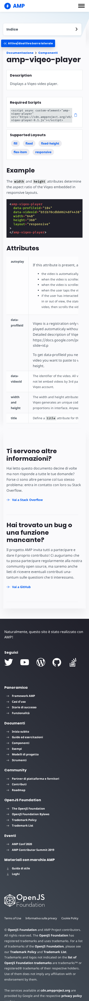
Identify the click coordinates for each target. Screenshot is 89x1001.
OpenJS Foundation (22, 930)
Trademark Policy (24, 820)
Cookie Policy (69, 918)
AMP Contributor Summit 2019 (33, 850)
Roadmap (18, 790)
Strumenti (19, 760)
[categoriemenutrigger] (28, 43)
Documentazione (19, 53)
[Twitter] (8, 662)
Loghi (16, 874)
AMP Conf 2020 (22, 844)
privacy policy (71, 996)
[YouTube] (24, 662)
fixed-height (50, 143)
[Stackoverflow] (73, 662)
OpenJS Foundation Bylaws (30, 814)
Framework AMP (23, 696)
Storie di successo (24, 707)
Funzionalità (21, 713)
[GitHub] (56, 662)
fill (15, 143)
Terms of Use (12, 918)
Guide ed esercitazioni (27, 737)
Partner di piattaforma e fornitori (35, 779)
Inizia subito (20, 731)
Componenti (48, 53)
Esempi (17, 749)
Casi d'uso (19, 702)
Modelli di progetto (25, 754)
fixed (29, 143)
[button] (81, 6)
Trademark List (22, 825)
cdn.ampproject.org (55, 990)
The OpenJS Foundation (28, 808)
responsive (43, 152)
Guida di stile (21, 868)
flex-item (20, 152)
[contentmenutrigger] (42, 29)
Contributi (19, 784)
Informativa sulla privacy (41, 918)
